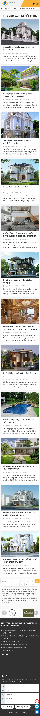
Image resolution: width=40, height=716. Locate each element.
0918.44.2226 (13, 644)
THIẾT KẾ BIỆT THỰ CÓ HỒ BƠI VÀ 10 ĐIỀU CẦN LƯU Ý (18, 420)
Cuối (31, 585)
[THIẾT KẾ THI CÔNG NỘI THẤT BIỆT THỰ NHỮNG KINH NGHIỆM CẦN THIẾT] (20, 218)
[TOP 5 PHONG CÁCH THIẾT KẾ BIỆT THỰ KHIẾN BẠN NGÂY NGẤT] (20, 544)
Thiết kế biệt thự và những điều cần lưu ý (19, 374)
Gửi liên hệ (7, 707)
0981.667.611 (23, 644)
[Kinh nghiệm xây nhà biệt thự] (20, 172)
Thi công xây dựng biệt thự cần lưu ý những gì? (18, 281)
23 (16, 585)
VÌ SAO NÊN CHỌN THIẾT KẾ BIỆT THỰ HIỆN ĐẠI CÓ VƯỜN (19, 467)
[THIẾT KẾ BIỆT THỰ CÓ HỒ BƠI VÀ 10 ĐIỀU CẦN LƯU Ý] (20, 404)
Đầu (4, 581)
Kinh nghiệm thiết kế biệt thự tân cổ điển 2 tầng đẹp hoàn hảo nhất (20, 48)
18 (27, 581)
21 (6, 585)
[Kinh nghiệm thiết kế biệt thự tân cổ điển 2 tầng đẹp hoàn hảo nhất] (20, 32)
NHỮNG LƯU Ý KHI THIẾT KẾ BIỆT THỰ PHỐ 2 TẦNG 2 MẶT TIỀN (19, 514)
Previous (4, 613)
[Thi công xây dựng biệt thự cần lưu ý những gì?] (20, 265)
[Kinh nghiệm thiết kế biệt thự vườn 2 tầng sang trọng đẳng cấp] (20, 78)
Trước (9, 581)
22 (11, 585)
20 (37, 581)
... (22, 581)
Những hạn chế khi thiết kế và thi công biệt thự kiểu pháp (19, 141)
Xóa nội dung (22, 707)
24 (22, 585)
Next (35, 613)
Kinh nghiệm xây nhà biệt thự (15, 187)
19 (32, 581)
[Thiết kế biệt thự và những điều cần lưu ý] (20, 358)
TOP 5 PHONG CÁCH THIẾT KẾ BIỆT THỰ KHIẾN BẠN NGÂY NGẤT (20, 560)
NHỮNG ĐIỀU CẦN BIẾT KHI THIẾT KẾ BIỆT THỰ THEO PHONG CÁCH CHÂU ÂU (20, 327)
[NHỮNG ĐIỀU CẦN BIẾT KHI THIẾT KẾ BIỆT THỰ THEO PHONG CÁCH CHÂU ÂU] (20, 311)
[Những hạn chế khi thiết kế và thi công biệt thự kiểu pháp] (20, 125)
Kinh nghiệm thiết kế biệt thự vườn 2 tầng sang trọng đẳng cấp (18, 95)
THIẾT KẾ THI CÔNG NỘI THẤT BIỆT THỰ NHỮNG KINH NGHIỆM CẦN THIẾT (19, 234)
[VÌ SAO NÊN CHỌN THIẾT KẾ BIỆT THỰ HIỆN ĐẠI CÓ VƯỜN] (20, 451)
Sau (26, 585)
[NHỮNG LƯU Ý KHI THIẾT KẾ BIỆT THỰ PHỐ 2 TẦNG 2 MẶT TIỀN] (20, 498)
